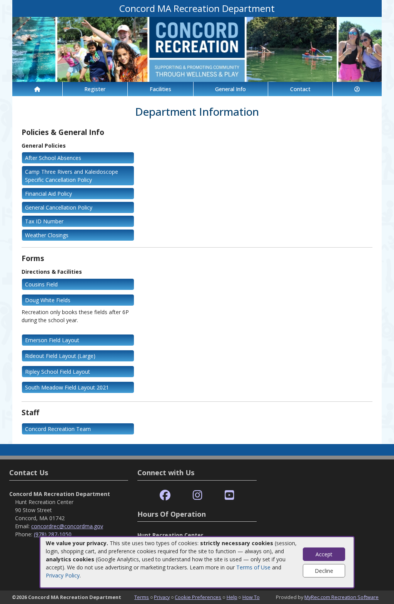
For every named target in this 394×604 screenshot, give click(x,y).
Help (232, 597)
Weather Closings (46, 235)
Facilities (160, 89)
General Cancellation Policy (58, 207)
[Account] (357, 89)
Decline (324, 570)
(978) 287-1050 (53, 534)
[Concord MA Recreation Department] (197, 48)
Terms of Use (253, 567)
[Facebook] (165, 495)
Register (94, 89)
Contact (300, 89)
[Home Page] (37, 89)
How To (251, 597)
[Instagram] (197, 495)
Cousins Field (41, 284)
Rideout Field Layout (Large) (60, 355)
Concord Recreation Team (58, 429)
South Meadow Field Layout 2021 (67, 387)
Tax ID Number (44, 221)
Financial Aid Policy (48, 193)
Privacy (162, 597)
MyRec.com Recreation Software (341, 597)
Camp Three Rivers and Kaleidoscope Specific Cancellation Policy (71, 175)
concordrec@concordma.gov (67, 526)
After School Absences (53, 157)
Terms (141, 597)
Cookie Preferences (198, 597)
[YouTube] (229, 495)
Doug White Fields (47, 300)
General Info (230, 89)
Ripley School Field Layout (57, 371)
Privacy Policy (63, 575)
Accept (324, 554)
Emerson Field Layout (52, 340)
